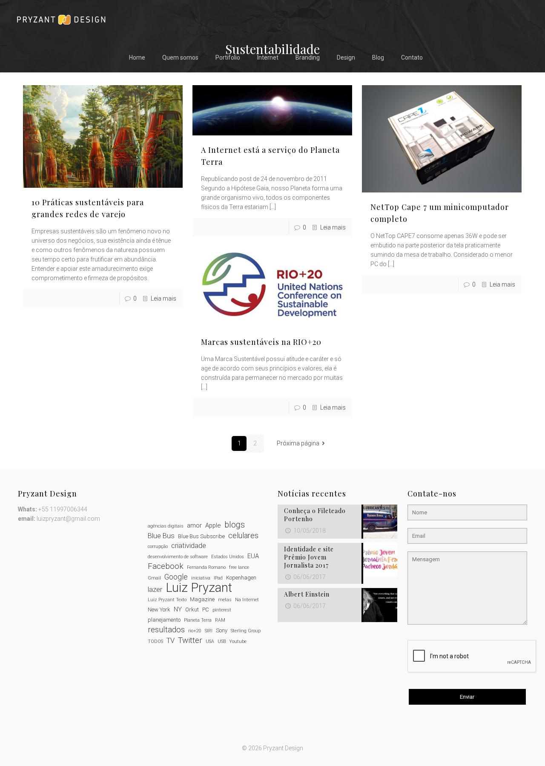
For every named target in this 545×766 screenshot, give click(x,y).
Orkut (192, 609)
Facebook (166, 566)
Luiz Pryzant (199, 587)
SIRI (208, 631)
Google (176, 577)
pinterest (221, 610)
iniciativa (200, 578)
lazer (155, 589)
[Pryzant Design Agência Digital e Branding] (61, 19)
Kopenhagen (241, 577)
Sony (221, 630)
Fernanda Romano (206, 567)
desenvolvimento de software (178, 556)
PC (205, 609)
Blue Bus (161, 536)
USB (222, 641)
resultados (166, 629)
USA (210, 641)
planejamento (164, 620)
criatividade (188, 546)
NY (178, 609)
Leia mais (163, 298)
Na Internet (247, 599)
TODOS (155, 641)
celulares (243, 535)
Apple (213, 525)
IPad (218, 578)
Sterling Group (246, 631)
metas (225, 599)
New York (159, 609)
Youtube (238, 641)
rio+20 (194, 631)
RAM (220, 620)
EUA (253, 556)
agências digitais (166, 526)
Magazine (202, 599)
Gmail (154, 578)
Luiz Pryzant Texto (167, 599)
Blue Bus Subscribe (201, 536)
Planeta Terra (198, 620)
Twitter (190, 640)
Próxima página (298, 443)
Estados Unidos (227, 556)
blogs (234, 525)
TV (170, 641)
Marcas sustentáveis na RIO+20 (261, 342)
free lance (239, 567)
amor (194, 525)
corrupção (158, 546)
